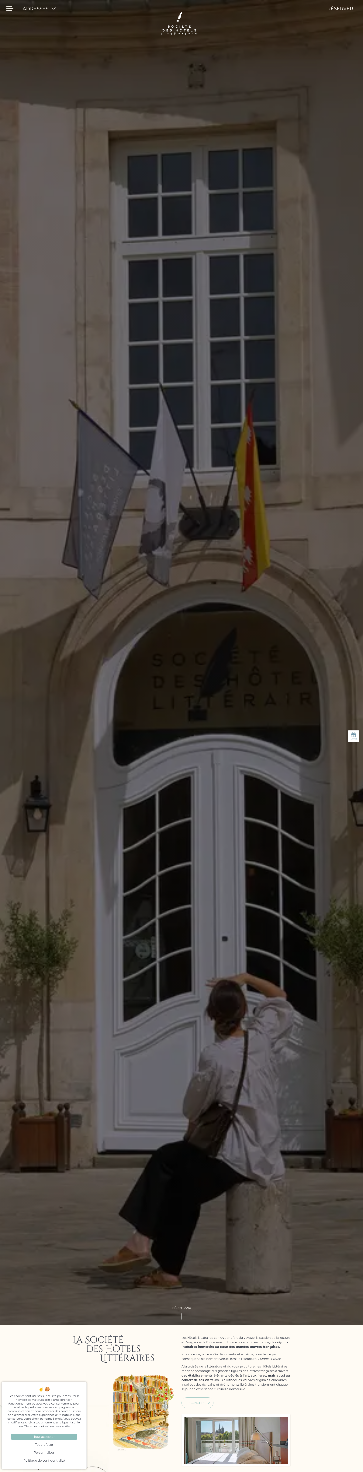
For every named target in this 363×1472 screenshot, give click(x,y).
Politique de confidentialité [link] (44, 1460)
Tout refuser (44, 1444)
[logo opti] (179, 8)
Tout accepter (44, 1437)
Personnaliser (44, 1452)
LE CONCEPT (195, 1403)
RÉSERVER (340, 8)
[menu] (10, 8)
